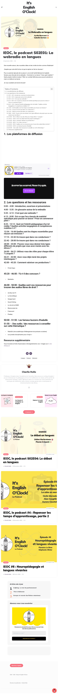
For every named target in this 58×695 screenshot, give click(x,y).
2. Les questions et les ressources (15, 93)
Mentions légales (16, 665)
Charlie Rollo (8, 466)
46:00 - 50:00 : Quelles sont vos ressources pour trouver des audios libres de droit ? (29, 124)
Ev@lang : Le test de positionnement (25, 588)
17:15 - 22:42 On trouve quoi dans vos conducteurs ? (21, 109)
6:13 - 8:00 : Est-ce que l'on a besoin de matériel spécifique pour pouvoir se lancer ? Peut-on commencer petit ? (29, 101)
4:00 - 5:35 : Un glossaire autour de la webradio (20, 97)
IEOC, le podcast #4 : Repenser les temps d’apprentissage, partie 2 (27, 514)
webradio (34, 358)
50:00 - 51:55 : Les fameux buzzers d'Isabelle (20, 126)
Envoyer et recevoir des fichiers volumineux (26, 595)
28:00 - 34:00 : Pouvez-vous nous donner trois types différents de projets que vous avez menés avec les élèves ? (30, 114)
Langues (23, 358)
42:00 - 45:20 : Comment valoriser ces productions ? (22, 120)
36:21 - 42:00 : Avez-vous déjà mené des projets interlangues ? (24, 118)
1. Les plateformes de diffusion (14, 91)
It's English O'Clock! (29, 7)
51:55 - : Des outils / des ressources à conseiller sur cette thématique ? (26, 127)
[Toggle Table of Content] (51, 89)
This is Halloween (18, 591)
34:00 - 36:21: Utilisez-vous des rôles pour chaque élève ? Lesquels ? (26, 116)
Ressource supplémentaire (15, 129)
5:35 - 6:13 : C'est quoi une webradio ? (17, 99)
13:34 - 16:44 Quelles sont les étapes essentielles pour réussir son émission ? (27, 107)
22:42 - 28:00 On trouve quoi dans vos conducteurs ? (21, 111)
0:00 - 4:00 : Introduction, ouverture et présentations (21, 95)
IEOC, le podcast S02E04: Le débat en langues (27, 460)
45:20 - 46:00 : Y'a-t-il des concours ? (18, 122)
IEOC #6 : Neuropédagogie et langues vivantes (23, 568)
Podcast (6, 48)
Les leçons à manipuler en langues (19, 401)
